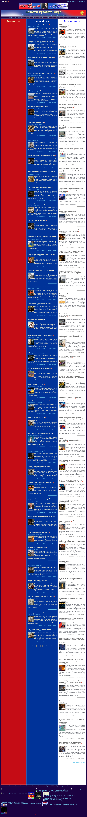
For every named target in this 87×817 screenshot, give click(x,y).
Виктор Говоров (31, 156)
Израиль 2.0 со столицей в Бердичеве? (40, 303)
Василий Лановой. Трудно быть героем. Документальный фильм (70, 65)
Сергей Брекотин (31, 484)
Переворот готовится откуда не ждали (39, 450)
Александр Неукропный (32, 353)
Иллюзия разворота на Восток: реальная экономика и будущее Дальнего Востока (71, 481)
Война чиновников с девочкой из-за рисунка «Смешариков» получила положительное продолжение (71, 721)
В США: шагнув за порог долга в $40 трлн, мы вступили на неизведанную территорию (71, 169)
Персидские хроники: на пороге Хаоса (39, 368)
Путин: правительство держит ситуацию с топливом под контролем (71, 619)
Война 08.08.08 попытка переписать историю (41, 254)
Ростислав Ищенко (31, 108)
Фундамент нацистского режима (38, 564)
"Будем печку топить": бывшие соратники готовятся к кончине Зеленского (71, 252)
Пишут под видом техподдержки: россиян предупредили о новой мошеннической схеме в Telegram (71, 336)
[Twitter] (3, 1)
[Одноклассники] (5, 1)
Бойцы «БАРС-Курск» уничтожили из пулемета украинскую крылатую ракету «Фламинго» (70, 315)
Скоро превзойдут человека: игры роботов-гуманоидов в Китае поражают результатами (71, 639)
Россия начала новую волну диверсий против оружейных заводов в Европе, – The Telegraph (71, 419)
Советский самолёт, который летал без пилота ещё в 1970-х (70, 520)
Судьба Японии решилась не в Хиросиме (40, 270)
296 (46, 646)
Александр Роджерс (32, 402)
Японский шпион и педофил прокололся (40, 482)
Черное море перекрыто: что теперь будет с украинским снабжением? (71, 149)
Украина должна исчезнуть (36, 384)
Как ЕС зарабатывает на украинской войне (41, 57)
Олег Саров (30, 321)
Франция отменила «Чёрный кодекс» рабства (41, 171)
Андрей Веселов (31, 581)
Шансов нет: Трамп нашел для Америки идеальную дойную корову (70, 85)
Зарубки (69, 1)
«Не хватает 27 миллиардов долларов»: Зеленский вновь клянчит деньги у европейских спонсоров (70, 106)
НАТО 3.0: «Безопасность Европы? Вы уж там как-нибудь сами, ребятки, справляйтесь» (71, 661)
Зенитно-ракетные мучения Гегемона (39, 286)
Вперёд (50, 646)
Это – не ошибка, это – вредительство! (40, 629)
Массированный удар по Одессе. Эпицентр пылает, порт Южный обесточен (71, 230)
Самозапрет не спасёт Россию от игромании (41, 155)
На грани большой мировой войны (38, 532)
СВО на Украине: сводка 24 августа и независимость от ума (69, 357)
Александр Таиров (31, 467)
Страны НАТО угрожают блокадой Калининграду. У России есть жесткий (70, 681)
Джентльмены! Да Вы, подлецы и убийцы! (41, 73)
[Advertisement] (13, 33)
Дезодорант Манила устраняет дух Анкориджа (42, 499)
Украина (34, 17)
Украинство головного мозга (36, 417)
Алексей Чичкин (31, 174)
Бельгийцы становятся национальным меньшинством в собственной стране (70, 743)
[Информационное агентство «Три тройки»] (77, 789)
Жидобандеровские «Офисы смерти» (39, 352)
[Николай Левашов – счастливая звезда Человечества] (43, 8)
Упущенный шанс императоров (37, 204)
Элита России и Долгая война (37, 220)
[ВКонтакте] (2, 1)
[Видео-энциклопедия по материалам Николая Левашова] (38, 794)
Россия (28, 17)
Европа (58, 17)
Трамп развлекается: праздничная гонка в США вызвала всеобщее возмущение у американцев (71, 190)
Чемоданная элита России (36, 122)
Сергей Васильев (31, 75)
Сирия (47, 17)
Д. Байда (75, 17)
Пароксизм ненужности (65, 701)
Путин (63, 17)
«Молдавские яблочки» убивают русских (40, 335)
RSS (84, 1)
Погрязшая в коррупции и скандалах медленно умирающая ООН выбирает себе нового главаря (71, 378)
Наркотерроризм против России (38, 613)
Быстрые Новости (19, 17)
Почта (77, 1)
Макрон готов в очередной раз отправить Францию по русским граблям (71, 45)
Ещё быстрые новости (79, 762)
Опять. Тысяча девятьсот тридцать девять (41, 596)
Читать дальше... (52, 37)
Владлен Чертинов (31, 518)
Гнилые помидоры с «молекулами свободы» (41, 516)
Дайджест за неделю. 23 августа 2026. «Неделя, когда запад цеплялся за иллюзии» (72, 540)
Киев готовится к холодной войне (38, 106)
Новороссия (41, 17)
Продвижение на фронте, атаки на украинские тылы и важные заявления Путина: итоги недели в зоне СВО (70, 272)
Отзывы (73, 1)
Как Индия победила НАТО (36, 319)
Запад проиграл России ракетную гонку (40, 433)
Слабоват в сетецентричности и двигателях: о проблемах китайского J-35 (71, 210)
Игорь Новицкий (31, 614)
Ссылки (81, 1)
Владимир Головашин (32, 451)
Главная (11, 17)
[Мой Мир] (6, 1)
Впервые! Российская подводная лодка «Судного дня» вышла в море (70, 599)
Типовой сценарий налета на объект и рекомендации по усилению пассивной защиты (70, 127)
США (52, 17)
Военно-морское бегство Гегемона (38, 24)
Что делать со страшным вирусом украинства (42, 236)
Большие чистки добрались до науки (39, 466)
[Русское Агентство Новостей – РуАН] (45, 803)
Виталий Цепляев (31, 42)
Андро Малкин (31, 255)
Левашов (69, 17)
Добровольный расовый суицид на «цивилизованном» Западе (69, 500)
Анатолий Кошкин (31, 272)
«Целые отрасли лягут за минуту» (38, 580)
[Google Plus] (8, 1)
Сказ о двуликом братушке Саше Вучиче (40, 187)
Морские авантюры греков (36, 90)
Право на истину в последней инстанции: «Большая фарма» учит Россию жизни (71, 579)
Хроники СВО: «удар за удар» (37, 547)
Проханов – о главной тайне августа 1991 (40, 41)
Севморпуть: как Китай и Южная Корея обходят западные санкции (70, 398)
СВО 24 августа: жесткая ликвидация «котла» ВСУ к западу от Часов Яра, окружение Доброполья (72, 440)
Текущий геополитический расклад (38, 401)
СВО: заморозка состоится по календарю (40, 139)
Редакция (29, 26)
